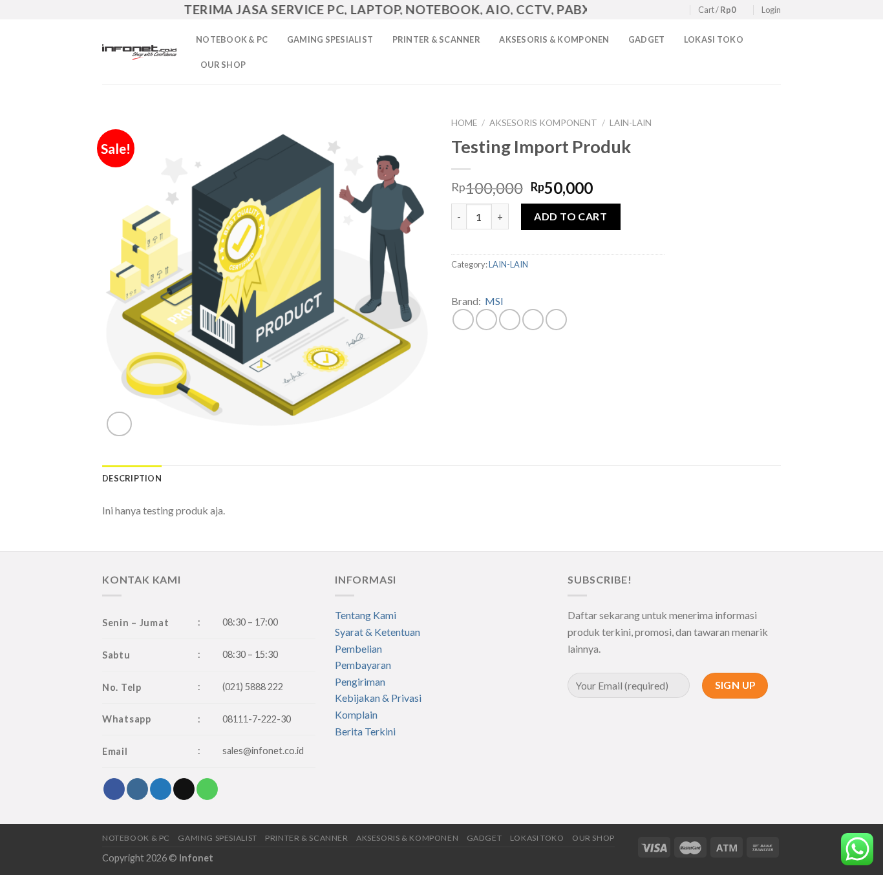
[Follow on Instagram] (642, 10)
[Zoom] (119, 424)
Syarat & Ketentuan (377, 632)
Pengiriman (360, 681)
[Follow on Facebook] (629, 10)
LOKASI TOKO (713, 39)
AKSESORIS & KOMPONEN (554, 39)
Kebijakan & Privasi (378, 697)
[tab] (132, 478)
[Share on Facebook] (463, 319)
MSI (494, 301)
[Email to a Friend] (509, 319)
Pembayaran (363, 665)
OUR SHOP (223, 64)
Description (132, 478)
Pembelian (358, 648)
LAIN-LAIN (631, 123)
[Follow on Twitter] (654, 10)
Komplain (356, 714)
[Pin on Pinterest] (533, 319)
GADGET (646, 39)
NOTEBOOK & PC (232, 39)
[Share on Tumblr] (556, 319)
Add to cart (570, 216)
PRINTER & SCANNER (436, 39)
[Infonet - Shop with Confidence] (139, 51)
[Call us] (679, 10)
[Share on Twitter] (486, 319)
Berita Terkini (365, 731)
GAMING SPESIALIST (330, 39)
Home (464, 123)
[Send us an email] (666, 10)
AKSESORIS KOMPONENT (543, 123)
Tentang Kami (365, 615)
